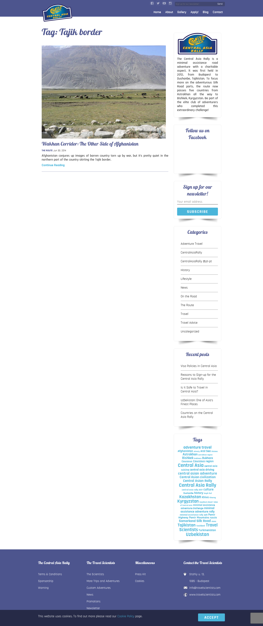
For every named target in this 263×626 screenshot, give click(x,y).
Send (220, 4)
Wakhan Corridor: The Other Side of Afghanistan (90, 144)
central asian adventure (197, 473)
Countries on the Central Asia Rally (197, 415)
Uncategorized (190, 331)
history (198, 493)
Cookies (139, 581)
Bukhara (207, 458)
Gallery (181, 12)
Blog (205, 12)
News (184, 287)
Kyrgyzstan (188, 501)
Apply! (194, 12)
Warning (43, 587)
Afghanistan (185, 451)
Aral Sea (205, 451)
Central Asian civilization (198, 477)
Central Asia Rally (197, 485)
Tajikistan (187, 525)
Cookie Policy (125, 616)
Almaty (197, 451)
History (185, 270)
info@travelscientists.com (204, 587)
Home (157, 12)
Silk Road (203, 521)
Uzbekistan (197, 534)
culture (208, 489)
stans (213, 521)
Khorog (213, 497)
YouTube (164, 3)
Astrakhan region (205, 455)
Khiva (205, 497)
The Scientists (95, 574)
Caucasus (187, 461)
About (169, 12)
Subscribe (197, 212)
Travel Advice (189, 322)
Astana (214, 451)
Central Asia (191, 465)
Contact (218, 12)
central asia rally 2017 (192, 490)
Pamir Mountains (199, 517)
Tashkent (200, 526)
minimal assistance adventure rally (198, 509)
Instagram (170, 3)
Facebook (152, 3)
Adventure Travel (192, 243)
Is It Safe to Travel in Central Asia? (194, 389)
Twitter (158, 3)
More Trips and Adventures (103, 581)
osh (206, 515)
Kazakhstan (190, 497)
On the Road (189, 296)
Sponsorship (45, 581)
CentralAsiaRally (191, 252)
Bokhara (197, 458)
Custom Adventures (99, 587)
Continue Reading (53, 165)
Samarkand (187, 521)
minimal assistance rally (191, 515)
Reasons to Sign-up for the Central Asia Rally (198, 376)
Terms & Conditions (50, 574)
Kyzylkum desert (206, 502)
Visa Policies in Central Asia (199, 366)
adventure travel (197, 447)
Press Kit (140, 574)
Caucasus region (203, 461)
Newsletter (93, 608)
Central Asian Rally (197, 481)
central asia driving (202, 469)
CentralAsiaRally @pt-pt (196, 261)
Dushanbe (188, 493)
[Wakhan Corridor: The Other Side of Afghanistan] (104, 139)
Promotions (93, 601)
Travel (184, 314)
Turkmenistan (207, 530)
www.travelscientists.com (204, 594)
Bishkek (187, 458)
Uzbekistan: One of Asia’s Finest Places (197, 402)
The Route (47, 150)
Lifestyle (186, 279)
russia (213, 517)
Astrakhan (190, 454)
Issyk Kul (208, 493)
